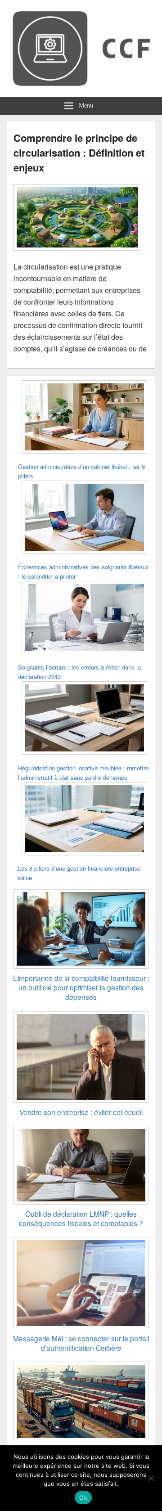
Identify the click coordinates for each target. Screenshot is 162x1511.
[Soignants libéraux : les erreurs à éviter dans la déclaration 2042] (84, 619)
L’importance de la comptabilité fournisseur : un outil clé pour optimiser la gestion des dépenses (81, 987)
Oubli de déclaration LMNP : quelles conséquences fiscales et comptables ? (81, 1218)
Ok (83, 1497)
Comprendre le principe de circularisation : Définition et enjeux (79, 152)
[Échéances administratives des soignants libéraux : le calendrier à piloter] (84, 518)
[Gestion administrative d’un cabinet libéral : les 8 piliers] (84, 418)
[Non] (150, 1478)
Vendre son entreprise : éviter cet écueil (81, 1112)
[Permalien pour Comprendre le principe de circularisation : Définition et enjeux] (77, 255)
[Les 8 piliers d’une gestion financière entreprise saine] (84, 820)
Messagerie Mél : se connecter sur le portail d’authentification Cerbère (81, 1343)
